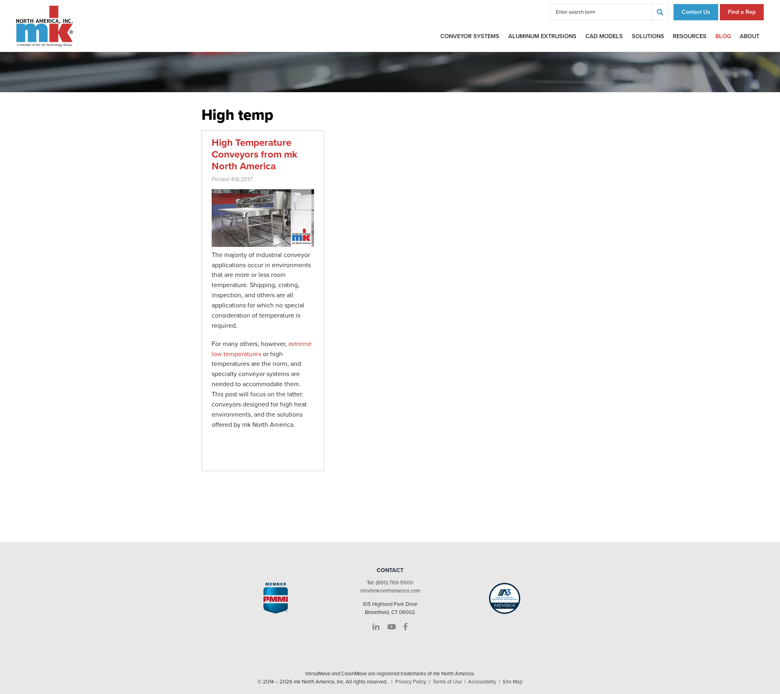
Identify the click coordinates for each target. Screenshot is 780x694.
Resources (689, 36)
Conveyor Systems (469, 36)
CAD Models (604, 36)
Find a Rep (742, 12)
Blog (723, 36)
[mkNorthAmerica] (44, 25)
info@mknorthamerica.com (390, 591)
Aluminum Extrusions (542, 36)
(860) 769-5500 (394, 582)
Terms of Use (447, 682)
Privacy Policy (410, 682)
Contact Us (696, 12)
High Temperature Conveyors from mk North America (254, 154)
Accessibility (482, 682)
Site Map (512, 682)
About (749, 36)
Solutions (648, 36)
